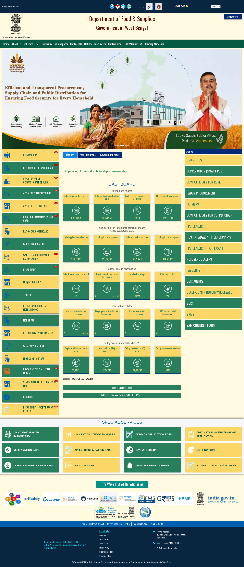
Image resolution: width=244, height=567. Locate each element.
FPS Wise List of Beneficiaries (122, 484)
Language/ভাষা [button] (232, 17)
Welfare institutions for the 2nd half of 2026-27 (122, 395)
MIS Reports (61, 44)
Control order (115, 44)
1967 (171, 542)
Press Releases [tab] (88, 155)
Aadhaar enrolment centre (168, 548)
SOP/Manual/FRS (133, 44)
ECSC (65, 541)
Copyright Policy (105, 555)
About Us (16, 44)
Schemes (28, 44)
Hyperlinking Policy (106, 551)
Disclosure (47, 44)
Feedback (102, 535)
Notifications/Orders (95, 44)
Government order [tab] (110, 155)
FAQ (37, 44)
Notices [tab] (70, 155)
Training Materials (154, 44)
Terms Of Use (103, 543)
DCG (76, 541)
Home (6, 44)
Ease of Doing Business (122, 387)
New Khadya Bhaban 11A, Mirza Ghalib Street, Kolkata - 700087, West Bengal (171, 534)
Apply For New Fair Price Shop (84, 166)
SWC (71, 541)
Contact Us (76, 44)
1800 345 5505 (162, 542)
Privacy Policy (104, 547)
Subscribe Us (103, 539)
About (52, 541)
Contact (58, 541)
